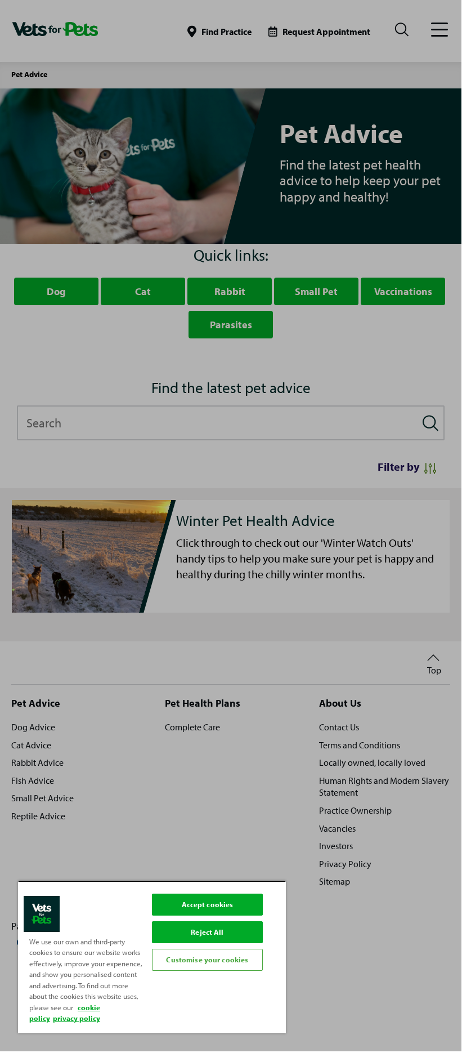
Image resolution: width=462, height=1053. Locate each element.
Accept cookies (208, 904)
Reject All (207, 931)
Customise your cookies (207, 959)
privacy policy (76, 1018)
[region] (152, 957)
